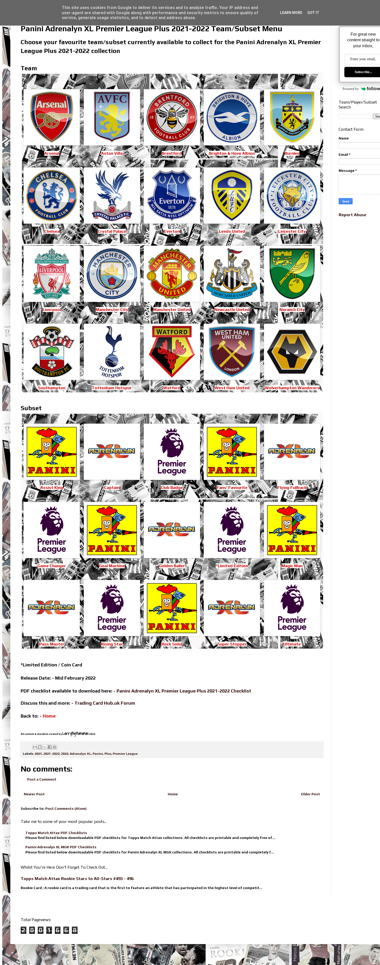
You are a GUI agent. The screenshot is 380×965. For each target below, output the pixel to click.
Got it (313, 13)
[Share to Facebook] (49, 747)
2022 (64, 754)
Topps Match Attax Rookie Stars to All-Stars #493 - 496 (77, 878)
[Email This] (34, 747)
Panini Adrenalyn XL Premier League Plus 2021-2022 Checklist (184, 691)
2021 (38, 754)
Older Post (310, 794)
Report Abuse (352, 214)
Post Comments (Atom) (66, 808)
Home (173, 794)
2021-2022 (51, 754)
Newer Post (34, 794)
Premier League (125, 754)
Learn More (291, 13)
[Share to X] (44, 747)
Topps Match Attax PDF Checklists (56, 833)
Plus (107, 754)
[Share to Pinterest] (54, 747)
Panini (98, 754)
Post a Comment (41, 779)
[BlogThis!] (39, 747)
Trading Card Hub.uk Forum (104, 703)
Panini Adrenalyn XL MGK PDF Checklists (60, 847)
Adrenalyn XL (80, 754)
